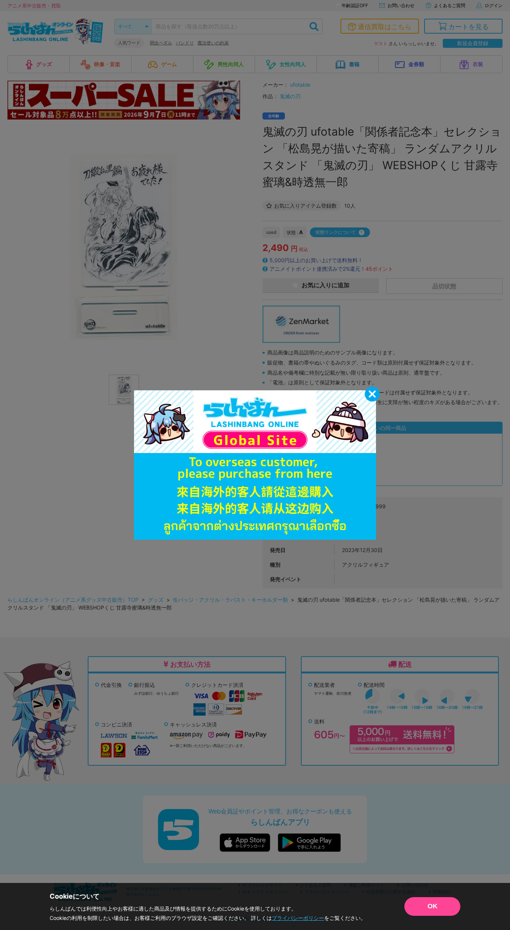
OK (432, 906)
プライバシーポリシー (298, 918)
